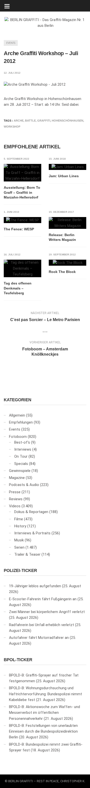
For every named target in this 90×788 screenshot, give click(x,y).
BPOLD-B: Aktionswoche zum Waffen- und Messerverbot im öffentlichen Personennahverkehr (44, 713)
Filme (18, 519)
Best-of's (22, 442)
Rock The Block (62, 272)
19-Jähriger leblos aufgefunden (35, 586)
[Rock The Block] (67, 263)
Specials (21, 463)
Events (10, 43)
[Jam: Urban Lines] (67, 167)
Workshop (12, 126)
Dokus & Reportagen (31, 512)
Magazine (17, 477)
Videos (14, 506)
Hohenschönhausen (67, 120)
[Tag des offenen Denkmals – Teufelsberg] (22, 268)
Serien (19, 547)
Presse (14, 492)
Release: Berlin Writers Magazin (62, 237)
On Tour (21, 456)
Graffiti (43, 120)
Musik (19, 540)
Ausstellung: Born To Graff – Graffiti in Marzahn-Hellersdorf (22, 192)
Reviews (15, 499)
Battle (30, 120)
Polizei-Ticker (20, 570)
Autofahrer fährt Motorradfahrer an (39, 637)
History (20, 526)
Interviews (22, 449)
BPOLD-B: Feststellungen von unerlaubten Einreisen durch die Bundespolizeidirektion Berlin (43, 731)
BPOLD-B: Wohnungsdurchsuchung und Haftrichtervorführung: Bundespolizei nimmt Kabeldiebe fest (45, 694)
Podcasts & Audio (24, 484)
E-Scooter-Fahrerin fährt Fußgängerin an (42, 599)
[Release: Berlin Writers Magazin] (67, 223)
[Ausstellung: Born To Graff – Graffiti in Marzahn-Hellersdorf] (22, 172)
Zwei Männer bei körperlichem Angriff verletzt (47, 612)
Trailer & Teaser (27, 554)
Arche (19, 120)
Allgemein (17, 415)
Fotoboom (18, 436)
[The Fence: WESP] (22, 220)
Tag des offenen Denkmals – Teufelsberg (18, 288)
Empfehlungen (21, 422)
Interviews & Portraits (32, 533)
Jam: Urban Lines (64, 176)
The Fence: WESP (19, 229)
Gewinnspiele (19, 470)
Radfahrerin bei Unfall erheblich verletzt (41, 625)
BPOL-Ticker (18, 659)
